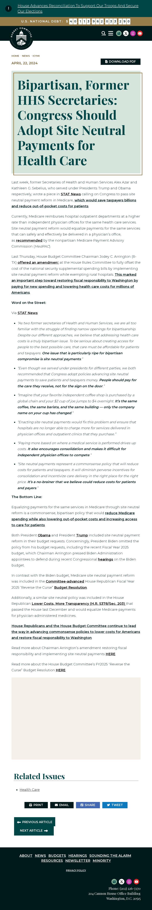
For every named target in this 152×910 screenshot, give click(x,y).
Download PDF (122, 61)
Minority (102, 861)
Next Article (31, 830)
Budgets (57, 856)
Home (15, 55)
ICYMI (36, 55)
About (25, 856)
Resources (52, 861)
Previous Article (37, 822)
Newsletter (77, 861)
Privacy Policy (76, 870)
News (26, 55)
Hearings (77, 856)
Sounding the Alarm (110, 856)
